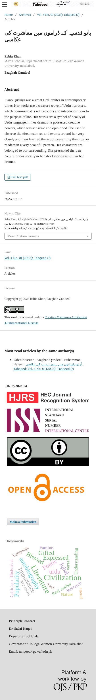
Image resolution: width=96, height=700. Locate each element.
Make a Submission (23, 522)
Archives (25, 15)
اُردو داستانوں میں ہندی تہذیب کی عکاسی (54, 364)
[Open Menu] (4, 4)
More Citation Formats (23, 236)
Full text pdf (19, 177)
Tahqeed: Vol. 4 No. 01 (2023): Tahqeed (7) (43, 369)
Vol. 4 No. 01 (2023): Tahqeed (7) (58, 15)
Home (8, 15)
